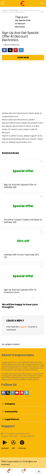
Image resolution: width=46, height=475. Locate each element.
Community (11, 411)
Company (10, 403)
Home (4, 10)
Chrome (22, 448)
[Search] (42, 3)
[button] (23, 403)
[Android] (5, 442)
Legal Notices (12, 419)
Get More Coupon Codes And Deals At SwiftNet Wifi (23, 221)
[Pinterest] (22, 393)
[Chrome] (22, 442)
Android (5, 448)
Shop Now (23, 57)
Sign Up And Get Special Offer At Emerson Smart (20, 291)
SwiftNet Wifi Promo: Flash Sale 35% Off (21, 256)
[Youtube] (17, 393)
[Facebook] (3, 393)
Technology (13, 10)
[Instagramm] (12, 393)
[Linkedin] (27, 393)
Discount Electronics (11, 45)
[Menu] (3, 3)
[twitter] (8, 393)
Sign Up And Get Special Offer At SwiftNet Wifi (20, 186)
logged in (23, 326)
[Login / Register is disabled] (39, 471)
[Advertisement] (23, 86)
